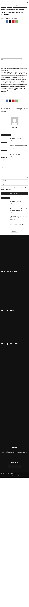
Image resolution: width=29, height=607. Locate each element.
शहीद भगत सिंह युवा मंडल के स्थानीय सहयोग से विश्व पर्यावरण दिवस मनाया (7, 110)
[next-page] (4, 160)
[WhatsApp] (16, 21)
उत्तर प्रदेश (8, 7)
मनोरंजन (11, 9)
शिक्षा (19, 9)
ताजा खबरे (23, 7)
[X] (10, 21)
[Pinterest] (13, 21)
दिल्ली (26, 7)
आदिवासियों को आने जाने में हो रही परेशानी (17, 224)
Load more (14, 231)
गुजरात (14, 7)
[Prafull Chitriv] (2, 18)
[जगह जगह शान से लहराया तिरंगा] (5, 140)
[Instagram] (13, 466)
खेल (11, 7)
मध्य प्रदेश (7, 9)
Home (2, 5)
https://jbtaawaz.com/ (14, 129)
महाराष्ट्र (14, 9)
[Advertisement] (14, 43)
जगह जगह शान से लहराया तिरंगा (15, 138)
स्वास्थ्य (22, 9)
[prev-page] (2, 160)
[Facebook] (7, 21)
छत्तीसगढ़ (19, 7)
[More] (19, 21)
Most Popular (7, 5)
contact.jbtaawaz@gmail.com (13, 457)
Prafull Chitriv (7, 18)
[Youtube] (19, 466)
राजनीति (17, 9)
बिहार (4, 9)
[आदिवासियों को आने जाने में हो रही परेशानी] (5, 226)
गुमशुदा (16, 7)
